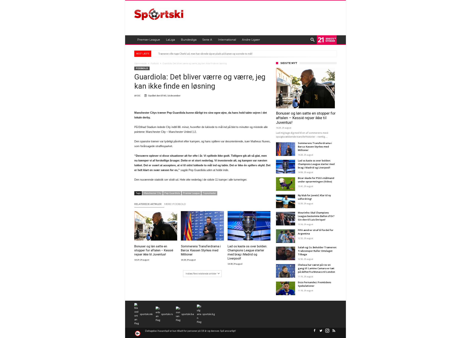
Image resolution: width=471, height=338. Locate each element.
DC (139, 95)
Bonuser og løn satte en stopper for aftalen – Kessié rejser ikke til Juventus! (153, 250)
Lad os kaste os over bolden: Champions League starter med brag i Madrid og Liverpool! (247, 252)
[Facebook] (314, 331)
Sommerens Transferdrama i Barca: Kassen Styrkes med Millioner (201, 250)
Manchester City (152, 193)
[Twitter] (321, 331)
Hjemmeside (140, 63)
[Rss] (334, 331)
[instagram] (327, 331)
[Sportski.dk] (160, 6)
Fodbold (155, 63)
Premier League (191, 193)
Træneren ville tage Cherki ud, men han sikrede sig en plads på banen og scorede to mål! (205, 53)
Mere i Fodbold (175, 203)
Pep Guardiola (172, 193)
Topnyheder (209, 193)
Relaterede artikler (148, 203)
